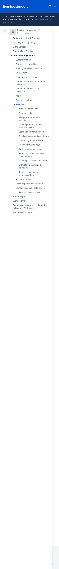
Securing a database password (33, 160)
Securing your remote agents (32, 131)
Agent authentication (28, 108)
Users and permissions (26, 77)
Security (20, 104)
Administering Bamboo (24, 55)
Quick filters (21, 72)
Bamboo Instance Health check (30, 188)
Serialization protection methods (34, 136)
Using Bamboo (19, 47)
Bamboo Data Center (22, 212)
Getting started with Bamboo (26, 38)
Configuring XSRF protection (32, 140)
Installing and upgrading (24, 42)
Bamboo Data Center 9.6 (28, 30)
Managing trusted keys (29, 144)
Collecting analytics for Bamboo (30, 183)
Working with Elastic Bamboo (29, 68)
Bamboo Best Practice (23, 51)
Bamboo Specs (20, 196)
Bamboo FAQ (19, 201)
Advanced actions (24, 179)
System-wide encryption (30, 149)
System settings (23, 59)
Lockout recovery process (28, 192)
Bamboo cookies (26, 113)
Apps (18, 95)
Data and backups (24, 100)
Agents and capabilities (26, 64)
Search (50, 6)
